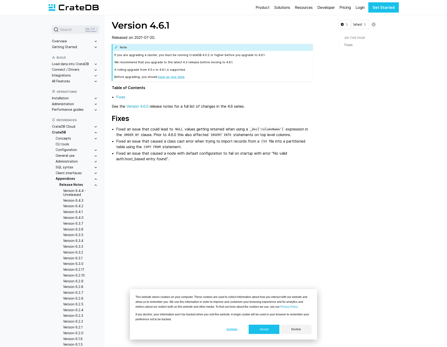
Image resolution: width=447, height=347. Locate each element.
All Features (61, 81)
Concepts (63, 138)
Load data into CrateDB (70, 64)
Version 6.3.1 (73, 258)
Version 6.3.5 (73, 235)
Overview (59, 41)
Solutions (282, 7)
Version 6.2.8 (73, 287)
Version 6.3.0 (73, 264)
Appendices (65, 178)
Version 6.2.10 (74, 275)
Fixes (120, 97)
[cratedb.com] (73, 7)
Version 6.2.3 (73, 315)
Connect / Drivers (65, 69)
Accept (264, 329)
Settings (232, 329)
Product (263, 7)
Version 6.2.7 (73, 292)
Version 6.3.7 (73, 223)
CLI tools (62, 144)
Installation (60, 98)
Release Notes (71, 185)
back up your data (171, 77)
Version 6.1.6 (73, 339)
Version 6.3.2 (73, 252)
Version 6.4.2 (73, 206)
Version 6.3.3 (73, 246)
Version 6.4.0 (73, 218)
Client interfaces (69, 173)
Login (360, 7)
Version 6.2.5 (73, 304)
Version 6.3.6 (73, 229)
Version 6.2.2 (73, 321)
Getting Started (64, 47)
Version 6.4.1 (73, 212)
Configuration (66, 150)
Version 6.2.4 (73, 310)
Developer (326, 7)
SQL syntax (64, 167)
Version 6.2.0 (73, 333)
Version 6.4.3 (73, 200)
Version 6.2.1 (73, 327)
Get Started (383, 7)
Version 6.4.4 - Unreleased (74, 193)
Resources (304, 7)
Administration (63, 104)
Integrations (61, 75)
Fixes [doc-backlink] (120, 118)
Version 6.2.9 (73, 281)
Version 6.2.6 (73, 298)
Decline (296, 329)
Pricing (345, 7)
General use (65, 155)
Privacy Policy (289, 306)
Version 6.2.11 (73, 269)
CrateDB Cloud (63, 126)
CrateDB (59, 132)
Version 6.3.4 (73, 241)
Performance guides (68, 109)
